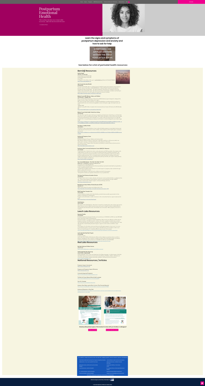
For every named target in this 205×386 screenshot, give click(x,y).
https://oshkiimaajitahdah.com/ (84, 258)
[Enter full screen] (114, 59)
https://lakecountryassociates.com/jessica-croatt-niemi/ (89, 93)
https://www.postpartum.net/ (84, 266)
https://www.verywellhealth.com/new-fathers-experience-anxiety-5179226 (93, 286)
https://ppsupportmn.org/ (83, 270)
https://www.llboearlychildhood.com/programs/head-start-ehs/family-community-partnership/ (98, 230)
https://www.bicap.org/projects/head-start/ (87, 199)
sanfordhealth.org (98, 80)
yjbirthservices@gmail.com (94, 163)
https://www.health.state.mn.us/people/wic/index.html (89, 109)
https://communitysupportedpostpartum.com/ (87, 274)
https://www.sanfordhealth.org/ (84, 81)
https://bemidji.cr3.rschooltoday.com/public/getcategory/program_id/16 (93, 188)
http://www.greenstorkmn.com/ (84, 182)
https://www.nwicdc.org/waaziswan (85, 159)
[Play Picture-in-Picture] (112, 59)
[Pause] (91, 59)
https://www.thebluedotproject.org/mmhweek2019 (88, 278)
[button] (129, 2)
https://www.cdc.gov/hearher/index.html (86, 282)
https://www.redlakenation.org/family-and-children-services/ (90, 249)
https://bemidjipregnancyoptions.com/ (86, 145)
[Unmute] (93, 59)
